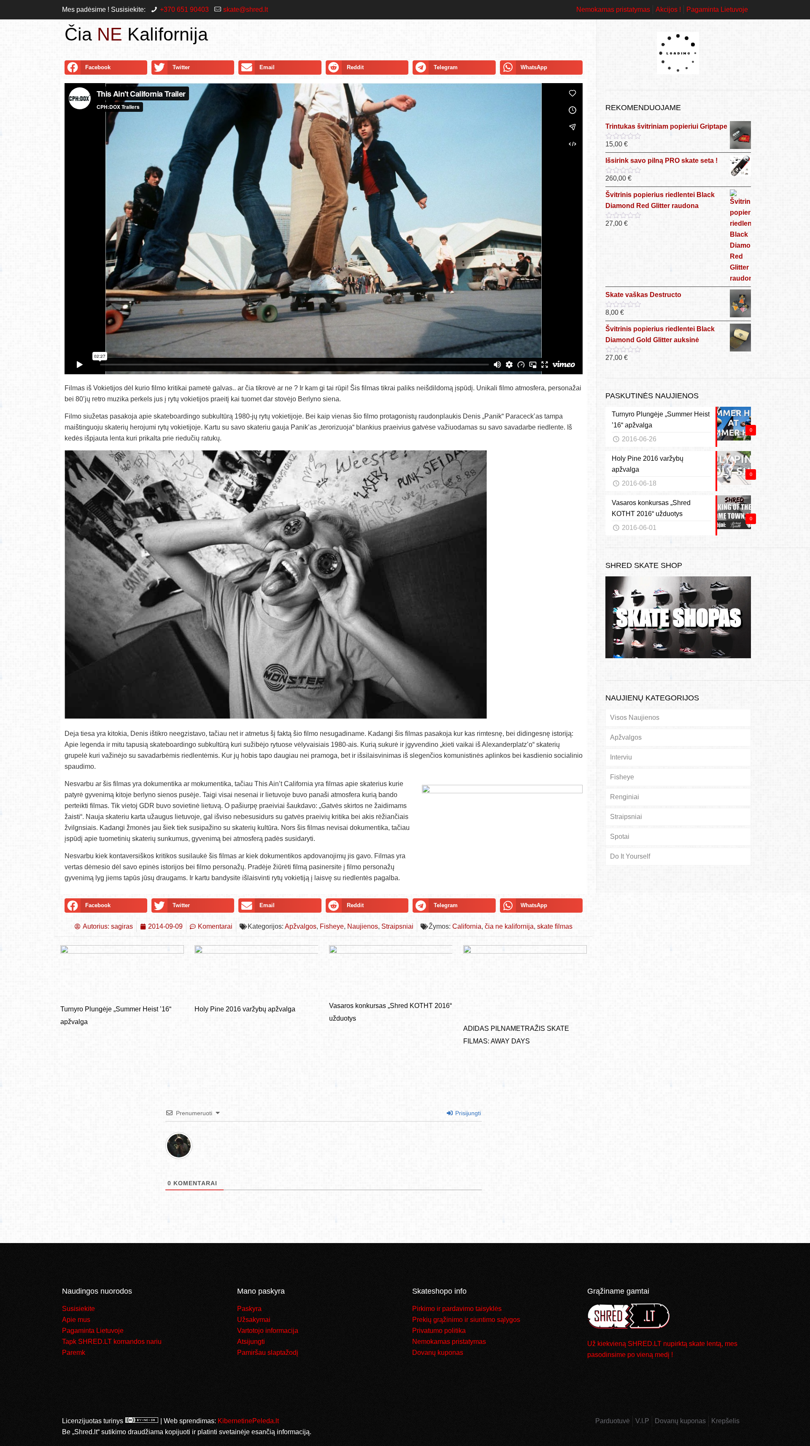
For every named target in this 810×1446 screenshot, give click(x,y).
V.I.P (642, 1420)
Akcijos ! (668, 9)
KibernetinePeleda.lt (248, 1420)
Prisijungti (467, 1113)
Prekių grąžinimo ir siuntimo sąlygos (466, 1319)
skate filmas (554, 926)
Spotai (619, 836)
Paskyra (249, 1308)
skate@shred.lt (245, 9)
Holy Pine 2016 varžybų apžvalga (244, 1009)
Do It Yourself (630, 856)
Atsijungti (251, 1341)
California (466, 926)
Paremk (73, 1352)
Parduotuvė (612, 1420)
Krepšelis (725, 1420)
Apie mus (76, 1319)
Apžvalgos (300, 926)
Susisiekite (78, 1308)
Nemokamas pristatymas (613, 9)
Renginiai (624, 796)
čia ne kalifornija (509, 926)
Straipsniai (397, 926)
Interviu (621, 757)
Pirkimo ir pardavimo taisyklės (457, 1308)
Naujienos (362, 926)
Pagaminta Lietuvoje (717, 9)
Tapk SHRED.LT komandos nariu (112, 1341)
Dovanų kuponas (437, 1352)
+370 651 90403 (184, 9)
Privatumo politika (439, 1330)
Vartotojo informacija (267, 1330)
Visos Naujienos (634, 717)
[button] (106, 67)
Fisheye (332, 926)
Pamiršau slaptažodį (267, 1352)
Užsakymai (253, 1319)
